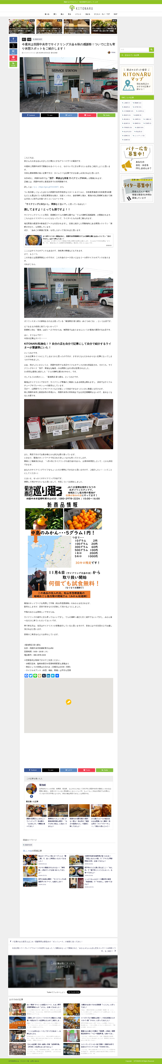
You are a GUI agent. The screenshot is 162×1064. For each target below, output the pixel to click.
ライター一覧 (24, 1061)
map (29, 39)
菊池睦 (113, 52)
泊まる (88, 14)
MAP (115, 14)
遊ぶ (62, 14)
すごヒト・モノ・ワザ (102, 14)
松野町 (127, 135)
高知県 (127, 107)
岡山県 (139, 131)
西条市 (140, 127)
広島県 (148, 123)
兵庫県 (138, 119)
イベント (78, 14)
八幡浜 (148, 119)
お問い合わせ (34, 1061)
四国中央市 (38, 39)
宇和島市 (128, 127)
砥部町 (138, 115)
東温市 (127, 115)
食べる (47, 14)
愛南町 (138, 103)
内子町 (138, 107)
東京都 (127, 119)
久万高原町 (128, 111)
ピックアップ (139, 135)
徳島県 (138, 123)
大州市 (141, 111)
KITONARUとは (14, 1061)
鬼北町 (127, 123)
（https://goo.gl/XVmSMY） (48, 187)
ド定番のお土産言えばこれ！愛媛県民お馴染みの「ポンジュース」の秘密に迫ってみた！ (47, 941)
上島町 (127, 103)
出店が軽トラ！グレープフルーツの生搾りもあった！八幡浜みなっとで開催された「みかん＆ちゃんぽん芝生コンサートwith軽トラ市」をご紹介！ (64, 949)
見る (69, 14)
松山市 (127, 131)
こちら (34, 187)
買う (55, 14)
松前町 (127, 139)
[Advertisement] (46, 136)
